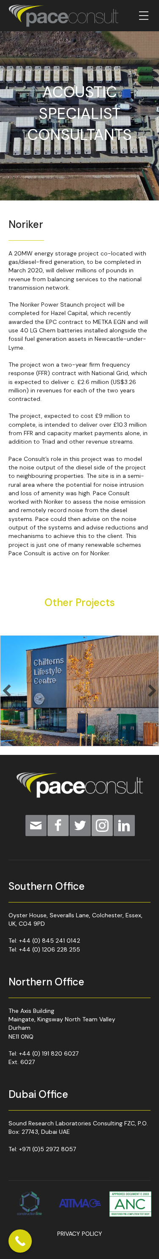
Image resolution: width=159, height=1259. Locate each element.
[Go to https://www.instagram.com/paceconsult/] (102, 825)
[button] (7, 690)
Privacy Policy (79, 1233)
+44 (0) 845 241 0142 (49, 940)
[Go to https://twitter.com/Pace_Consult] (80, 825)
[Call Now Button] (20, 1241)
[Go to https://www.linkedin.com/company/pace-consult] (124, 825)
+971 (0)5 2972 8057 (47, 1149)
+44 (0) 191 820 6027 (48, 1053)
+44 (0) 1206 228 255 (49, 949)
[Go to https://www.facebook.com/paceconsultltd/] (58, 825)
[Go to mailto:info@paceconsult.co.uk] (36, 825)
